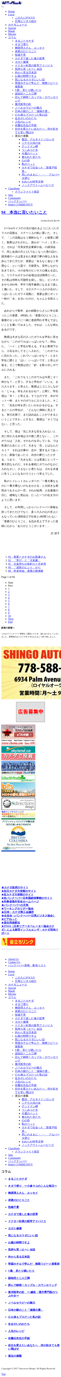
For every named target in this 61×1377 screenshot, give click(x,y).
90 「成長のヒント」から (24, 567)
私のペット (28, 164)
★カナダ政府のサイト (14, 887)
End (10, 621)
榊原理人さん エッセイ (30, 47)
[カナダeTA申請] (18, 737)
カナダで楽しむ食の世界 (30, 58)
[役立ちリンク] (18, 944)
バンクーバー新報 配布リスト (27, 965)
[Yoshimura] (18, 773)
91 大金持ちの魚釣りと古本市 (27, 563)
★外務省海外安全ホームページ (20, 901)
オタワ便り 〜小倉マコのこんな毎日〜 (32, 1185)
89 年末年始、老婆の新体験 (25, 570)
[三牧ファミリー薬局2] (18, 780)
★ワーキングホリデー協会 (17, 908)
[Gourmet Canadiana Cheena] (18, 744)
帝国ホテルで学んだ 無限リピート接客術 (34, 1263)
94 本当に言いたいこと (24, 212)
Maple (11, 31)
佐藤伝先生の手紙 (26, 125)
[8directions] (18, 809)
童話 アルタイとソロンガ (38, 139)
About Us (13, 959)
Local (11, 14)
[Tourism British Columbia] (18, 850)
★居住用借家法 (10, 922)
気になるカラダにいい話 (30, 79)
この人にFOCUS (25, 17)
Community (14, 198)
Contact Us (14, 962)
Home (11, 11)
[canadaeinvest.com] (18, 759)
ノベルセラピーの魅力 (28, 107)
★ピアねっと (9, 919)
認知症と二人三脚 (26, 93)
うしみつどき (30, 150)
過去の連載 (15, 1355)
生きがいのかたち (26, 118)
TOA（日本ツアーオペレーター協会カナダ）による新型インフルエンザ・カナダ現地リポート (29, 930)
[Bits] (18, 795)
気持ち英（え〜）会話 (28, 69)
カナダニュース (17, 24)
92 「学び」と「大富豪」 (24, 560)
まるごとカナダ (24, 40)
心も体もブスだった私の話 (31, 114)
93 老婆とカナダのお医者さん (27, 556)
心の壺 (26, 160)
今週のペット (30, 153)
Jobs (10, 195)
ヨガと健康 (21, 62)
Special (12, 28)
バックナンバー (17, 201)
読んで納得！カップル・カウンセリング (32, 1285)
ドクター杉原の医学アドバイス (34, 65)
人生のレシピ (23, 121)
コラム (12, 37)
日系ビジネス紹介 (26, 21)
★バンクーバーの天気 (14, 905)
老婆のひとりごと (26, 51)
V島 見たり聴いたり (28, 90)
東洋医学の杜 (23, 104)
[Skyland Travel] (18, 752)
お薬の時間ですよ (26, 76)
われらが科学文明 (32, 181)
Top (3, 1374)
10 (9, 615)
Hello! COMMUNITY (20, 204)
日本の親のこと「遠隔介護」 (32, 111)
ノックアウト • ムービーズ (38, 185)
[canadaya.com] (18, 816)
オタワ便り (21, 44)
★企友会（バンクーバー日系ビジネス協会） (28, 915)
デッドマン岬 (30, 146)
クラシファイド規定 (27, 191)
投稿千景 (20, 54)
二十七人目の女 (31, 142)
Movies (12, 34)
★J (3, 926)
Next (10, 618)
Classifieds (14, 188)
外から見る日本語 (26, 72)
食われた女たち (31, 157)
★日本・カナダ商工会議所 (17, 912)
